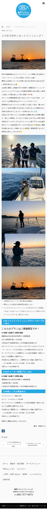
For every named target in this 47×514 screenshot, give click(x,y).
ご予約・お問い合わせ (11, 474)
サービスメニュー (33, 463)
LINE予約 (6, 479)
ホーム (5, 463)
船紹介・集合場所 (17, 463)
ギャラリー (21, 469)
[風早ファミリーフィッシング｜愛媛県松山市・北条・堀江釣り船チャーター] (23, 10)
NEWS (3, 30)
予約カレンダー (9, 469)
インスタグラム (36, 474)
